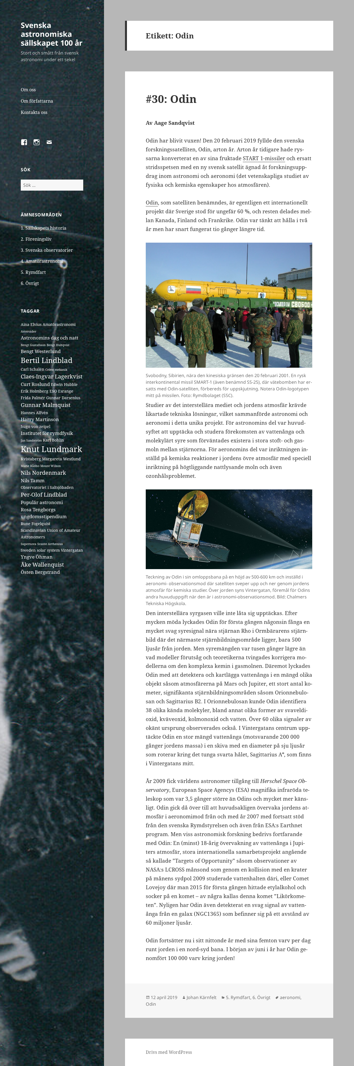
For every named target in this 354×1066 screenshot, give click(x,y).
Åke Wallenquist (42, 564)
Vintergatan (72, 550)
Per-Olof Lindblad (44, 494)
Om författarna (37, 101)
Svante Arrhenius (50, 544)
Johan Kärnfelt (202, 997)
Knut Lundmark (51, 449)
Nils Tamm (33, 480)
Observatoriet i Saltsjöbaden (47, 487)
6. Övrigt (30, 283)
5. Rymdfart (33, 272)
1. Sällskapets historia (43, 228)
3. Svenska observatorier (47, 250)
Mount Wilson (50, 466)
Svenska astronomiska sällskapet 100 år (51, 34)
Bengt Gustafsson (33, 345)
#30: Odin (171, 98)
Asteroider (28, 331)
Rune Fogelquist (35, 523)
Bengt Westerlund (41, 351)
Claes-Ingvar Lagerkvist (51, 376)
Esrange (65, 391)
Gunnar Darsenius (63, 397)
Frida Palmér (33, 397)
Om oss (28, 90)
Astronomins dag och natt (49, 337)
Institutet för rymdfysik (47, 433)
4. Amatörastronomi (42, 261)
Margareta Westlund (61, 458)
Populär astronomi (42, 502)
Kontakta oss (34, 112)
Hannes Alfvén (34, 412)
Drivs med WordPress (169, 1052)
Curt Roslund (35, 384)
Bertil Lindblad (46, 360)
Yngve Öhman (37, 557)
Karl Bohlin (53, 440)
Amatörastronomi (59, 324)
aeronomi (290, 997)
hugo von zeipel (35, 426)
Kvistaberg (31, 458)
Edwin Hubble (64, 384)
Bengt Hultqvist (58, 345)
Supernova (28, 544)
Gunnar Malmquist (46, 405)
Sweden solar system (40, 550)
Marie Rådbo (30, 466)
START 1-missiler (264, 158)
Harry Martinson (40, 419)
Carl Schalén (32, 369)
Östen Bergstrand (40, 572)
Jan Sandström (31, 440)
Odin (152, 202)
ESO (53, 391)
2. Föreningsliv (36, 239)
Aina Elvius (31, 324)
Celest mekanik (56, 370)
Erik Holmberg (34, 391)
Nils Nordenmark (43, 472)
